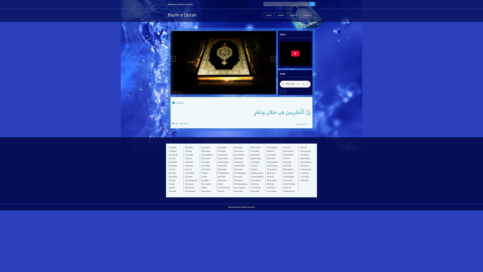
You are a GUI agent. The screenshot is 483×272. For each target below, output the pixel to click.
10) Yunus (172, 180)
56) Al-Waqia (238, 158)
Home (268, 15)
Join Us (293, 15)
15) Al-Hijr (188, 151)
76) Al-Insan (255, 184)
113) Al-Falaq (304, 177)
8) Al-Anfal (172, 173)
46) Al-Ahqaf (222, 169)
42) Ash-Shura (222, 155)
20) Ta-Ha (188, 169)
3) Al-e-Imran (173, 155)
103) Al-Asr (287, 188)
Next (273, 58)
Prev (173, 58)
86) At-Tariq (271, 173)
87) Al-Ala (270, 177)
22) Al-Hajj (188, 177)
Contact (307, 15)
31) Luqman (205, 162)
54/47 (180, 102)
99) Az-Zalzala (288, 173)
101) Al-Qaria (288, 180)
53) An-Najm (238, 147)
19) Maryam (189, 166)
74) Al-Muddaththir (257, 177)
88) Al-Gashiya (272, 180)
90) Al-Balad (271, 188)
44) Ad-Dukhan (223, 162)
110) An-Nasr (304, 166)
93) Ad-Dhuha (288, 151)
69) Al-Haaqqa (256, 158)
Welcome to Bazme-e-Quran (180, 4)
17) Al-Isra (188, 158)
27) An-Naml (205, 147)
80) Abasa (270, 151)
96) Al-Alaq (287, 162)
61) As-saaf (238, 177)
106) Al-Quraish (305, 151)
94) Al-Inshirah (288, 155)
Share (185, 123)
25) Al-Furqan (189, 188)
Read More (301, 124)
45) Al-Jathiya (222, 166)
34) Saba (204, 173)
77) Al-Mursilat (256, 188)
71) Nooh (254, 166)
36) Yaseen (205, 180)
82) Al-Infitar (271, 158)
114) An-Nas (304, 180)
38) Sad (204, 188)
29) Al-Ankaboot (207, 155)
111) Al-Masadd (305, 169)
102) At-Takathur (289, 184)
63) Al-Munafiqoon (240, 184)
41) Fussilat (222, 151)
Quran (281, 15)
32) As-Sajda (205, 166)
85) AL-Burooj (272, 169)
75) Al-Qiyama (255, 180)
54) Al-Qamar (239, 151)
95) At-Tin (286, 158)
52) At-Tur (221, 191)
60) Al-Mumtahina (240, 173)
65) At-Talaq (238, 191)
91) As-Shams (271, 191)
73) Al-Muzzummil (257, 173)
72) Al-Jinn (254, 169)
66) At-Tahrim (255, 147)
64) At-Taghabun (240, 188)
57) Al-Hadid (238, 162)
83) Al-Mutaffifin (272, 162)
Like (177, 123)
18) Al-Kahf (188, 162)
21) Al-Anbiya (189, 173)
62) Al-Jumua (238, 180)
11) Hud (171, 184)
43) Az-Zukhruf (223, 158)
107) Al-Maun (304, 155)
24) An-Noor (189, 184)
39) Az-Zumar (206, 191)
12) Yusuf (172, 188)
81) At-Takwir (271, 155)
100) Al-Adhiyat (288, 177)
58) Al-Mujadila (239, 166)
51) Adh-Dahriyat (224, 188)
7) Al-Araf (172, 169)
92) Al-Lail (286, 147)
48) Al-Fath (221, 177)
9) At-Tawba (173, 177)
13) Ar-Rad (172, 191)
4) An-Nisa (172, 158)
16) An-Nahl (189, 155)
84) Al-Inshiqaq (272, 166)
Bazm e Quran (182, 15)
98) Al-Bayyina (288, 169)
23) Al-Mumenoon (191, 180)
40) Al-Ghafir (222, 147)
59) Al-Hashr (238, 169)
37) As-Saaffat (206, 184)
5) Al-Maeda (173, 162)
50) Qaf (220, 184)
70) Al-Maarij (255, 162)
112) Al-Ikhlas (304, 173)
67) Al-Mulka (255, 151)
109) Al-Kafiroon (305, 162)
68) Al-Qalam (255, 155)
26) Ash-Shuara (190, 191)
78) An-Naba (255, 191)
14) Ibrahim (189, 147)
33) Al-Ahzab (205, 169)
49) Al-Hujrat (222, 180)
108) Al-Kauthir (305, 158)
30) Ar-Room (205, 158)
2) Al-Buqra (172, 151)
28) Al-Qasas (205, 151)
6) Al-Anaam (173, 166)
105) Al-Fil (303, 147)
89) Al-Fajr (270, 184)
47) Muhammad (223, 173)
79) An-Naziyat (272, 147)
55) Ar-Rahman (239, 155)
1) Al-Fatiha (172, 147)
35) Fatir (204, 177)
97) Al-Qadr (287, 166)
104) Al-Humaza (288, 191)
